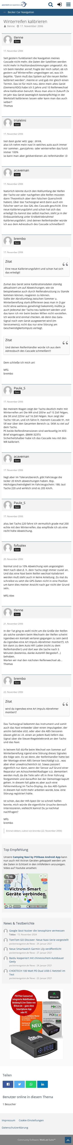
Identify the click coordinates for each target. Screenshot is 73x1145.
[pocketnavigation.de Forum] (14, 4)
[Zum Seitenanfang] (68, 1140)
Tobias (12, 934)
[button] (68, 4)
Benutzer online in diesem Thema (28, 1097)
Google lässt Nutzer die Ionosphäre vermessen (37, 930)
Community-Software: (36, 1139)
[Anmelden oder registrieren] (59, 4)
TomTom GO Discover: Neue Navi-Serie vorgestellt (39, 939)
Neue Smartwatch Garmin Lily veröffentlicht (35, 949)
